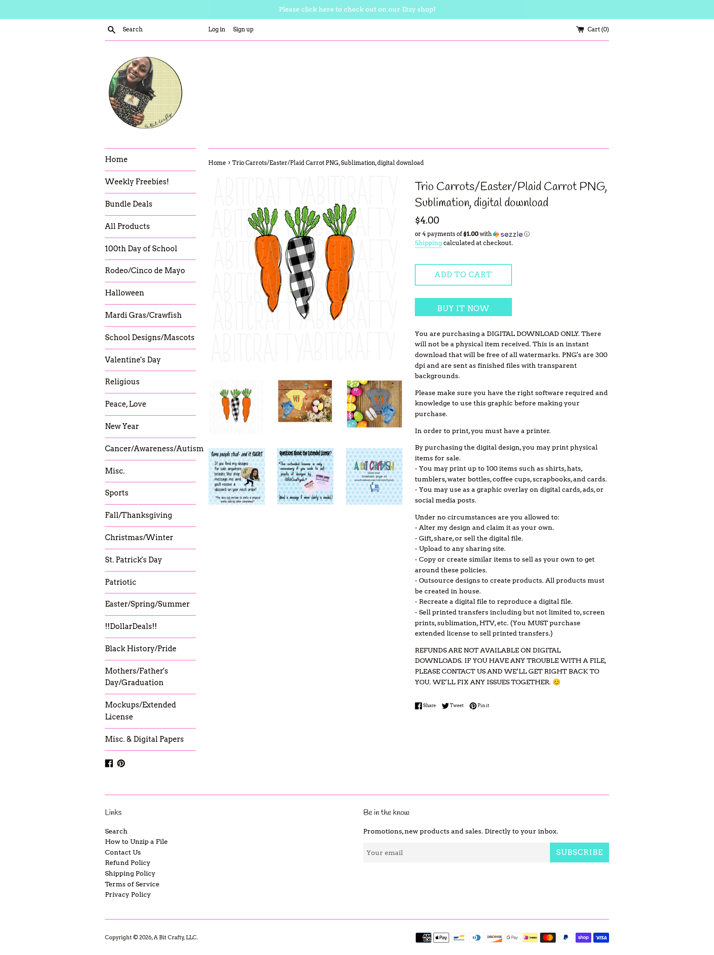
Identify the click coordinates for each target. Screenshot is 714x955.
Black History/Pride (140, 648)
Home (116, 159)
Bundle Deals (128, 204)
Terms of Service (132, 884)
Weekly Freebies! (137, 181)
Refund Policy (127, 863)
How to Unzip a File (136, 841)
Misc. (115, 471)
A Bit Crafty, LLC (175, 937)
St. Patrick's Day (133, 559)
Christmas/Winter (139, 537)
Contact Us (123, 852)
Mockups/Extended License (140, 710)
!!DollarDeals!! (131, 626)
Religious (122, 381)
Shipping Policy (130, 873)
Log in (216, 29)
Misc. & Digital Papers (144, 739)
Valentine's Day (133, 359)
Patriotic (120, 582)
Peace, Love (125, 404)
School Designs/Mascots (150, 337)
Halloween (124, 292)
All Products (127, 226)
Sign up (243, 29)
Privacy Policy (128, 894)
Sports (117, 492)
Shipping (428, 243)
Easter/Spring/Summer (147, 604)
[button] (512, 234)
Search (116, 831)
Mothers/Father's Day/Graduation (136, 677)
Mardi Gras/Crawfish (143, 315)
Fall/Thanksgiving (138, 515)
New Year (122, 426)
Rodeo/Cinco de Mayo (145, 270)
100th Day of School (141, 248)
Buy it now (463, 308)
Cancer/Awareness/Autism (150, 448)
